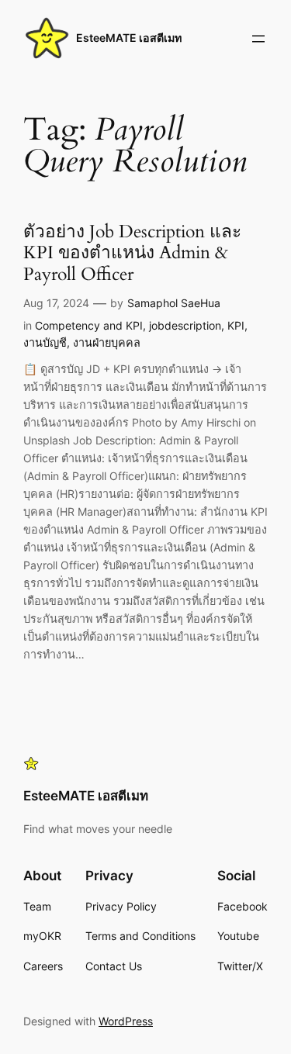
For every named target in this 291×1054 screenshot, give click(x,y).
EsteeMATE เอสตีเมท (129, 37)
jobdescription (185, 325)
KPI (235, 325)
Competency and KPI (89, 325)
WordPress (126, 1021)
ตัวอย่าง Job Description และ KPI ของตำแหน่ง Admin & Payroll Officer (132, 253)
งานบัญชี (45, 342)
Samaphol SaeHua (173, 302)
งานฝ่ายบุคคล (106, 342)
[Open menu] (258, 38)
